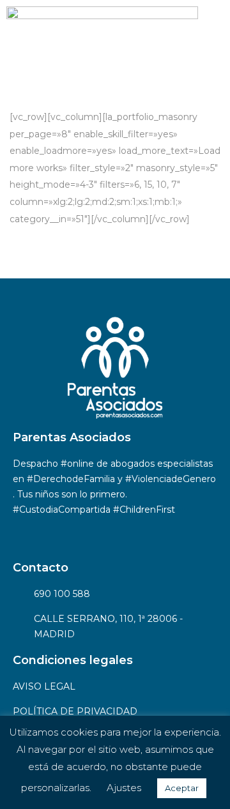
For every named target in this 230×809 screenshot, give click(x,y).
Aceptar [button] (182, 788)
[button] (214, 38)
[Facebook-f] (29, 533)
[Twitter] (99, 533)
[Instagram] (64, 533)
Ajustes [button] (124, 788)
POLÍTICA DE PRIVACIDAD (75, 711)
